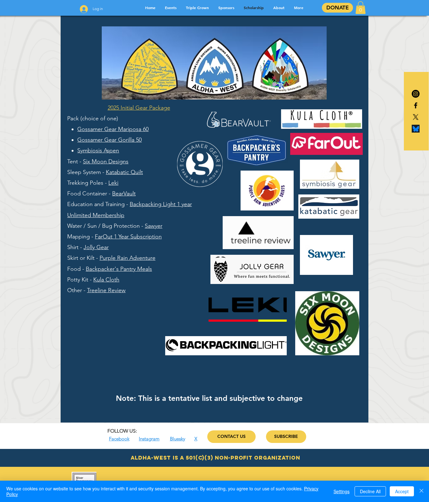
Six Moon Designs (105, 161)
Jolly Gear (96, 247)
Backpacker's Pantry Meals (119, 268)
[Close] (421, 491)
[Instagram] (416, 94)
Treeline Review (106, 290)
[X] (416, 117)
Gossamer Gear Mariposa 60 (113, 129)
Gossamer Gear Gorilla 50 (109, 139)
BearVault (124, 193)
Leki (113, 182)
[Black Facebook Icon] (416, 105)
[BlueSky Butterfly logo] (416, 129)
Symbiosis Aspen (98, 150)
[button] (360, 7)
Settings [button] (342, 491)
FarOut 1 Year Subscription (128, 236)
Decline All (370, 491)
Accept (402, 491)
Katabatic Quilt (124, 172)
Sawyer (153, 225)
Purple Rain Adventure (127, 257)
